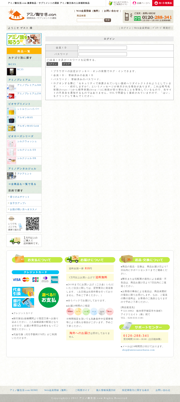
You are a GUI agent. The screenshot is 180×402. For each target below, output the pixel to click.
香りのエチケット (20, 197)
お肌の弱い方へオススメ (23, 209)
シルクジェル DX (26, 158)
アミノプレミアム (19, 79)
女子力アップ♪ (18, 203)
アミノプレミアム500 (29, 85)
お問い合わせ (111, 10)
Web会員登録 (142, 28)
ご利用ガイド (82, 390)
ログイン (126, 28)
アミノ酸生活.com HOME (24, 390)
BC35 (12, 64)
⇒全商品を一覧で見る (22, 184)
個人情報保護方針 (106, 390)
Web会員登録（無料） (88, 10)
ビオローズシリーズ (21, 136)
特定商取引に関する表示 (135, 390)
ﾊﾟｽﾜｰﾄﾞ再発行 (162, 28)
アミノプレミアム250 (29, 93)
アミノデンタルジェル (22, 168)
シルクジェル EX (26, 149)
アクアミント (24, 173)
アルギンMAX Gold (28, 126)
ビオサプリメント (19, 104)
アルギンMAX (25, 117)
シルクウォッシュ (27, 141)
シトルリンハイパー (28, 109)
